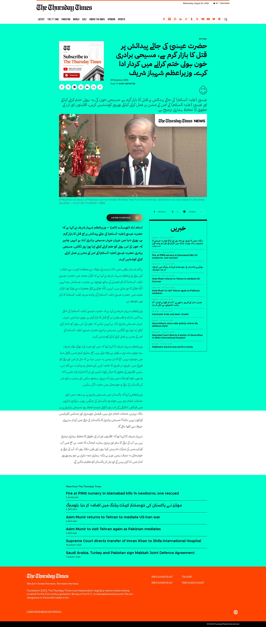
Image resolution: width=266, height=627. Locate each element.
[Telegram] (74, 87)
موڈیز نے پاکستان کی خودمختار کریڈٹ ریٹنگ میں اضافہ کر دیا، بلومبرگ (177, 268)
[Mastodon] (219, 19)
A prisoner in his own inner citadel (170, 314)
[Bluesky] (214, 19)
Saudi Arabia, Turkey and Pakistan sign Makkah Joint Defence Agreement (130, 553)
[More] (202, 211)
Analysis (155, 237)
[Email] (93, 87)
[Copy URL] (100, 87)
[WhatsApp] (81, 87)
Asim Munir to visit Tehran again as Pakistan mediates (176, 292)
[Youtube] (208, 19)
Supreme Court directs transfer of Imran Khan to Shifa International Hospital (177, 336)
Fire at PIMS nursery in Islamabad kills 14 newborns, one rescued (174, 257)
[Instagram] (175, 19)
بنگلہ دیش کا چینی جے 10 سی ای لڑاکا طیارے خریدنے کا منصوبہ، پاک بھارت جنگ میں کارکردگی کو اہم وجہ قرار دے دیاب (177, 243)
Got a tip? (187, 576)
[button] (225, 19)
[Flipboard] (169, 19)
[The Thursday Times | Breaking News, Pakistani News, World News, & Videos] (64, 7)
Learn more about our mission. (44, 611)
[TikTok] (186, 19)
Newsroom (156, 252)
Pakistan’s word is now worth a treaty (172, 347)
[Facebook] (164, 19)
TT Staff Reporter (125, 84)
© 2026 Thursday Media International (223, 624)
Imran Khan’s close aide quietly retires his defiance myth (175, 325)
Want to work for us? (161, 582)
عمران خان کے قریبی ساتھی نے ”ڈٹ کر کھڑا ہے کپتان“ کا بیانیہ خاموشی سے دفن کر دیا (177, 304)
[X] (197, 19)
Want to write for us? (162, 576)
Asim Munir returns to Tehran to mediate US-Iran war (176, 280)
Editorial (155, 311)
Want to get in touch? (193, 582)
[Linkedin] (180, 19)
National (203, 39)
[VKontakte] (202, 19)
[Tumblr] (191, 19)
